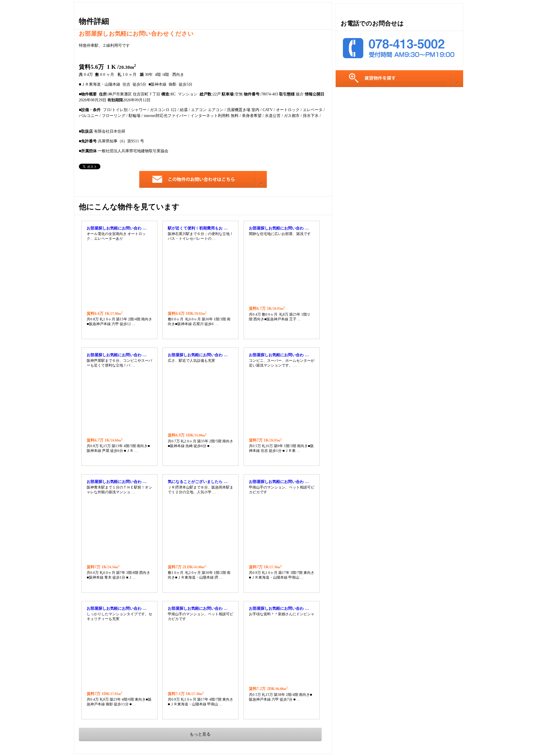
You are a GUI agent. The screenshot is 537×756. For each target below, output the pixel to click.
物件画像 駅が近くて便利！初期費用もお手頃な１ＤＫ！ (200, 276)
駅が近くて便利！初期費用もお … (198, 228)
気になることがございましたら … (198, 482)
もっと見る (200, 734)
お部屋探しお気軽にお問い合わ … (117, 228)
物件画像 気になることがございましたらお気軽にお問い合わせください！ (200, 529)
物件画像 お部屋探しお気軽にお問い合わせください (119, 276)
